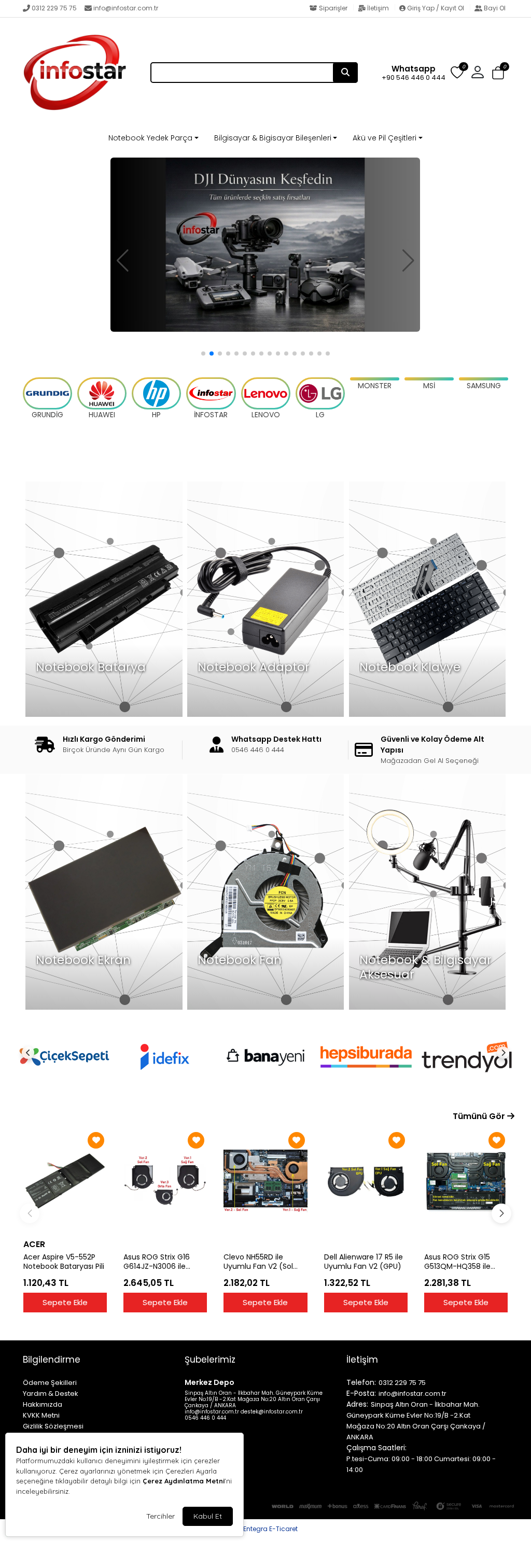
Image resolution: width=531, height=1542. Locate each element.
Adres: (357, 1404)
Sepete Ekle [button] (65, 1302)
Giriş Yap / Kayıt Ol (436, 8)
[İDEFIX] (165, 1056)
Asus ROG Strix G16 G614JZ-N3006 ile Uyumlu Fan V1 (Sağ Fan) (158, 1262)
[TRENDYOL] (467, 1056)
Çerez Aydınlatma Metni (184, 1481)
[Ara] (345, 72)
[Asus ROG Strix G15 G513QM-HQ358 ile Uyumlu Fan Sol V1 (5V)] (466, 1181)
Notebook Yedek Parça (150, 138)
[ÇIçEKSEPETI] (64, 1056)
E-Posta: (361, 1393)
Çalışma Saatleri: (376, 1447)
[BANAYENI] (265, 1056)
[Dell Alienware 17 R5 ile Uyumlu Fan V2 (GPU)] (366, 1181)
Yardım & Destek (50, 1393)
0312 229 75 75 (54, 8)
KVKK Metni (41, 1415)
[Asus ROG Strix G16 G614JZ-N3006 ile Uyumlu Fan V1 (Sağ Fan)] (165, 1181)
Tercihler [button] (160, 1516)
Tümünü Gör (480, 1116)
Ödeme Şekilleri (50, 1383)
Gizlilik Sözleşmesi (53, 1426)
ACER (34, 1244)
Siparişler (333, 8)
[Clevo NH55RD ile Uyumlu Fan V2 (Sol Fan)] (265, 1181)
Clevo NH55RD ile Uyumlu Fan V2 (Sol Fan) (258, 1262)
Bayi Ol (494, 8)
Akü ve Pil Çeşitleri (384, 138)
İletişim (378, 8)
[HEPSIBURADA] (366, 1056)
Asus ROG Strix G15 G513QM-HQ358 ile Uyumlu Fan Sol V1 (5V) (465, 1262)
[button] (498, 73)
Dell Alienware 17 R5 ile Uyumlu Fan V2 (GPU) (363, 1262)
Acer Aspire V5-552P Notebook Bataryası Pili (63, 1262)
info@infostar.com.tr (125, 8)
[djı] (265, 245)
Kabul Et (207, 1516)
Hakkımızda (42, 1404)
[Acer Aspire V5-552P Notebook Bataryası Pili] (65, 1181)
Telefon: (361, 1382)
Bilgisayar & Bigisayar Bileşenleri (272, 138)
